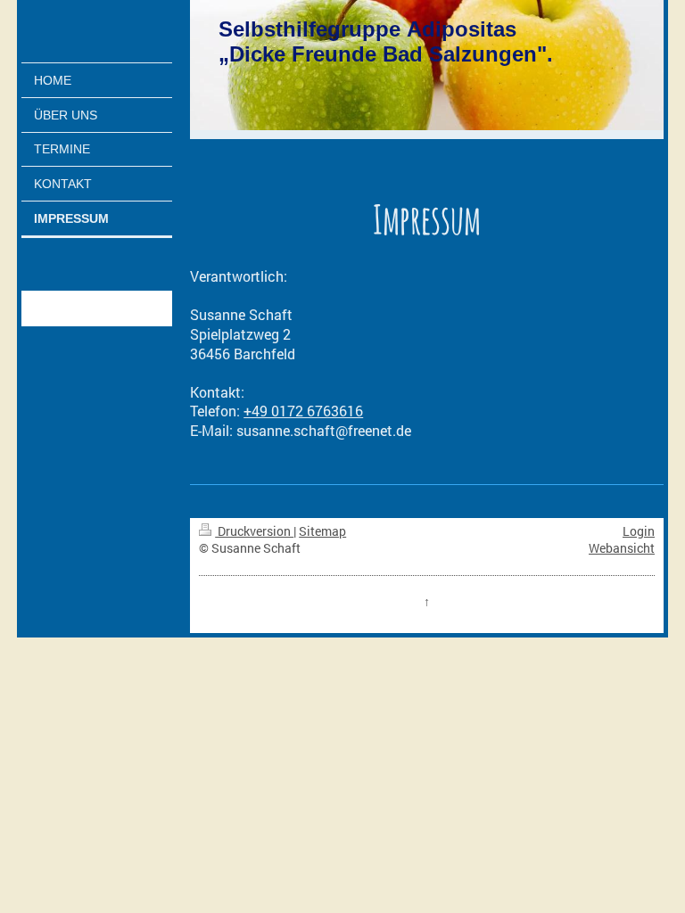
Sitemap (322, 530)
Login (639, 530)
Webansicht (622, 547)
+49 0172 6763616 (303, 410)
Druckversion (254, 530)
